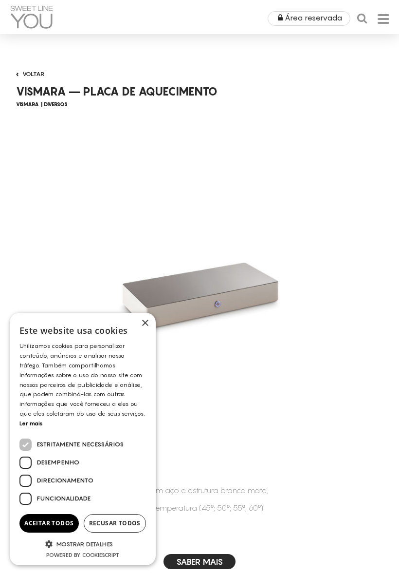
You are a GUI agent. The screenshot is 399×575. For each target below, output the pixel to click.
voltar (33, 73)
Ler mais (31, 423)
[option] (199, 292)
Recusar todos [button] (115, 523)
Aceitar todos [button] (48, 523)
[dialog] (83, 439)
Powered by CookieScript (82, 555)
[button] (82, 544)
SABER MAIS (199, 561)
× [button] (144, 323)
